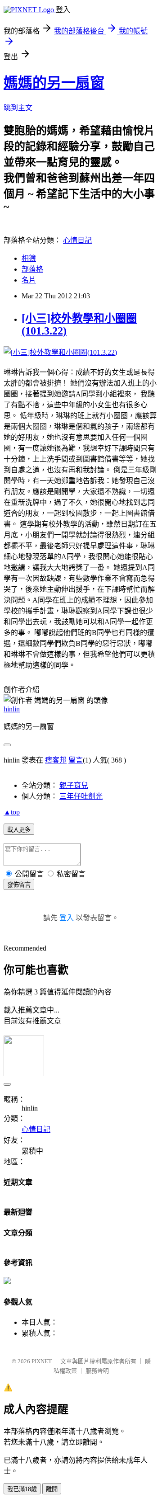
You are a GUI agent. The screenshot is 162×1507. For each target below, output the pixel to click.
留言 (75, 760)
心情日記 (77, 240)
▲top (12, 812)
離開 (52, 1489)
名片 (29, 280)
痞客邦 (56, 760)
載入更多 (19, 829)
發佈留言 (19, 884)
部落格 (32, 269)
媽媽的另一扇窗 (54, 83)
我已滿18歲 (22, 1489)
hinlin (12, 709)
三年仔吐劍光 (81, 796)
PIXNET (42, 1361)
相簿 (29, 258)
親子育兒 (73, 785)
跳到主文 (18, 108)
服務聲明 (97, 1370)
